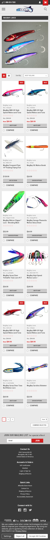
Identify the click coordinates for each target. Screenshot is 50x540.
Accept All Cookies (37, 536)
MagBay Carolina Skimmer (37, 386)
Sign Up (27, 471)
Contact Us (25, 488)
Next (44, 419)
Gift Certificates (25, 465)
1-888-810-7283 (9, 2)
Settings (7, 536)
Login (21, 471)
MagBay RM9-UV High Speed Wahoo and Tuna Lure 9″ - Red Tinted (12, 333)
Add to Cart (13, 125)
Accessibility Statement (25, 497)
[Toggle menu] (3, 9)
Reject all (20, 536)
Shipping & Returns (25, 474)
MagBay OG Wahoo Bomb (36, 165)
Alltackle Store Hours (25, 486)
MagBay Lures (7, 105)
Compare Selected (39, 425)
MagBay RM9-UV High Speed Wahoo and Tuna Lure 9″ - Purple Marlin (36, 333)
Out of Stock (13, 180)
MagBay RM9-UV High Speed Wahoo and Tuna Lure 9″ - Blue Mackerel (36, 112)
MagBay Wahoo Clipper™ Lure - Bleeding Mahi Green (12, 222)
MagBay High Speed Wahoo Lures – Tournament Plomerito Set (37, 277)
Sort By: (18, 75)
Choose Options (37, 180)
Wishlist (25, 468)
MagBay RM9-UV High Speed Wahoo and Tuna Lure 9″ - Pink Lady (12, 112)
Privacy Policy (25, 494)
